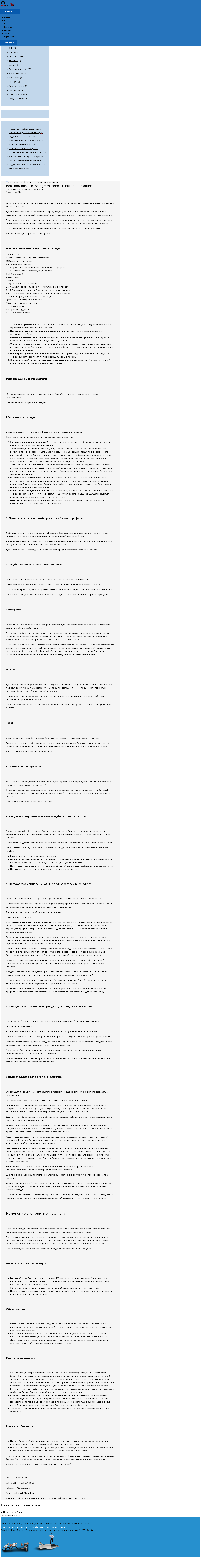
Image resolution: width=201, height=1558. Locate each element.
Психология (14, 90)
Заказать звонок (8, 43)
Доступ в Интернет (18, 69)
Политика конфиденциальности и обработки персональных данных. (34, 1527)
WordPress (14, 56)
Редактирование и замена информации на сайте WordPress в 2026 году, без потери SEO (26, 141)
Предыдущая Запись (12, 1512)
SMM (11, 48)
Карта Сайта (9, 37)
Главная (7, 17)
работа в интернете (18, 94)
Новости (13, 82)
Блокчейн (13, 61)
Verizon (12, 52)
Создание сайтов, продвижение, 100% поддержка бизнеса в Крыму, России (46, 1498)
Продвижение (16, 86)
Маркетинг (14, 77)
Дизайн (12, 65)
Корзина (8, 27)
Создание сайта (16, 99)
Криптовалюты (16, 73)
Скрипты (8, 34)
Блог (6, 21)
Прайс (7, 24)
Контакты (8, 30)
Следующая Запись (12, 1515)
